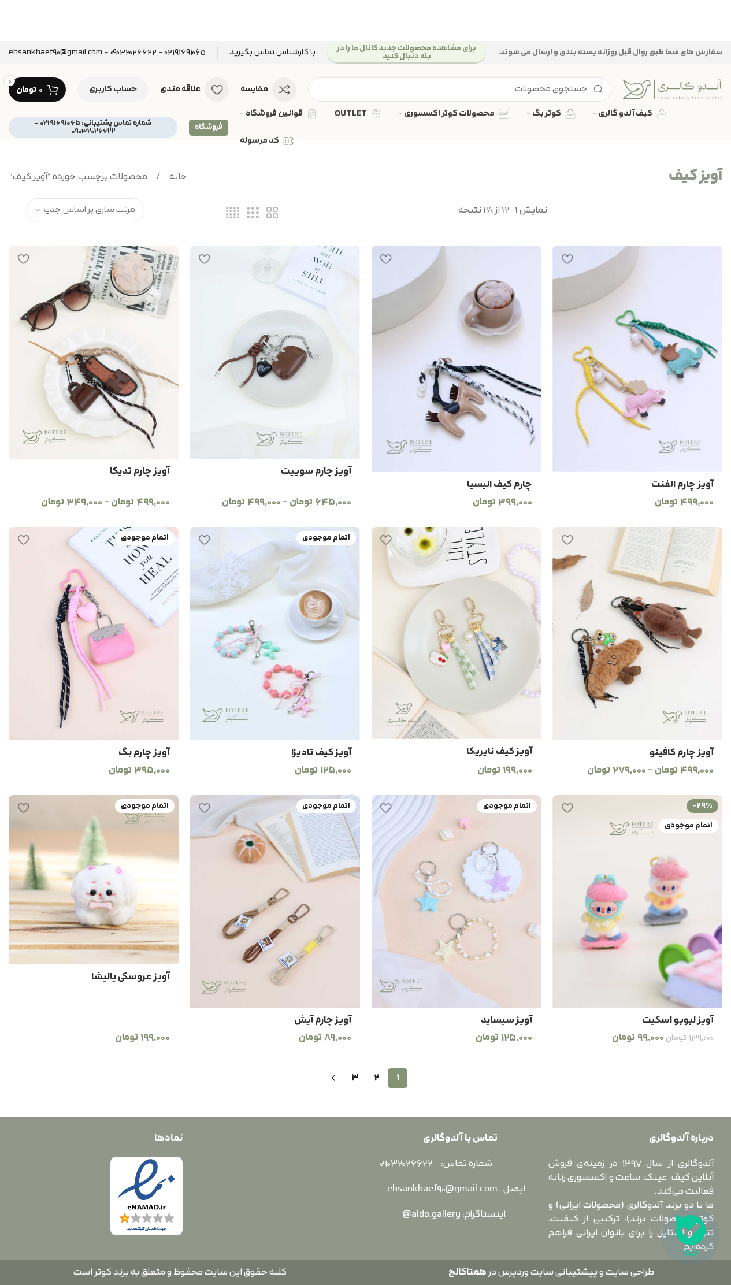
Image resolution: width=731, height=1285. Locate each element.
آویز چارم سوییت (316, 471)
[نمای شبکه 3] (252, 213)
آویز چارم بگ (144, 753)
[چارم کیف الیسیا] (456, 359)
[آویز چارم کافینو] (637, 633)
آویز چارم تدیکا (140, 471)
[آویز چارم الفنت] (637, 359)
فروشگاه (208, 127)
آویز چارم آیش (322, 1020)
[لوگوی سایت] (672, 89)
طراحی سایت (630, 1272)
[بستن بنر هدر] (14, 20)
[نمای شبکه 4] (232, 213)
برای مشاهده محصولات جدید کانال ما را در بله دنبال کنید (406, 52)
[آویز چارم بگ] (94, 633)
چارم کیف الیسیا (499, 485)
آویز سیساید (506, 1020)
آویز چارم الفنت (682, 485)
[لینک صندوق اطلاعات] (272, 53)
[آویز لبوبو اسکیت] (637, 901)
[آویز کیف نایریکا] (456, 633)
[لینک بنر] (365, 20)
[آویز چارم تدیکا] (94, 352)
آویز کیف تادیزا (321, 753)
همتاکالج (467, 1272)
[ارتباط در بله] (690, 1236)
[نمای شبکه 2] (272, 213)
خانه (177, 177)
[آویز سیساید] (456, 901)
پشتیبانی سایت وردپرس (546, 1272)
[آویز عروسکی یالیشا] (94, 880)
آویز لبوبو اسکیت (678, 1020)
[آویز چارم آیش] (275, 901)
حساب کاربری (113, 89)
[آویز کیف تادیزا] (275, 633)
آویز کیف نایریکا (499, 752)
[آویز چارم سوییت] (275, 352)
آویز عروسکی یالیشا (130, 977)
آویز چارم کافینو (682, 753)
